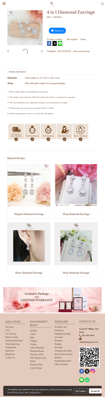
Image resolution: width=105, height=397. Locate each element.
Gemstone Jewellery (63, 351)
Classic (33, 334)
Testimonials (10, 347)
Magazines (10, 354)
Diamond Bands (37, 351)
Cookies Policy (35, 392)
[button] (101, 3)
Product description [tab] (17, 72)
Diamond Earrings (81, 51)
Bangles (58, 344)
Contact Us (10, 357)
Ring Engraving (12, 344)
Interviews (9, 351)
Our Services (11, 334)
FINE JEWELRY (65, 51)
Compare (73, 39)
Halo (32, 337)
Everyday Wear (36, 354)
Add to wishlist (55, 39)
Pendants (58, 340)
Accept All (95, 391)
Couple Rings (36, 368)
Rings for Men (36, 364)
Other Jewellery (61, 364)
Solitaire (33, 330)
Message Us (59, 31)
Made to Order (11, 337)
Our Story (9, 327)
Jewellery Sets (61, 327)
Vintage (33, 341)
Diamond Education (14, 340)
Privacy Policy (18, 392)
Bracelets (58, 347)
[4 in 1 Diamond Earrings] (25, 27)
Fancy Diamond (37, 347)
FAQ (7, 330)
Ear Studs (59, 337)
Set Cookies (80, 391)
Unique (33, 344)
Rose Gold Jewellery (64, 354)
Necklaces (59, 330)
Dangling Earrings (62, 334)
